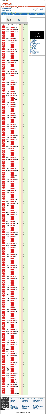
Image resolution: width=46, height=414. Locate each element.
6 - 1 (12, 309)
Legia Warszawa (16, 234)
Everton (15, 183)
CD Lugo (15, 364)
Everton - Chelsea (33, 42)
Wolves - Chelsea (33, 41)
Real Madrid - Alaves (33, 53)
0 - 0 (12, 135)
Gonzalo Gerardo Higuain (14, 408)
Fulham (15, 177)
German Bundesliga (24, 402)
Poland (15, 108)
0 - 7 (12, 58)
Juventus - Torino (33, 47)
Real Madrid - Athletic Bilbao (34, 40)
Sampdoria (7, 82)
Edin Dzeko (12, 401)
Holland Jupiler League (25, 405)
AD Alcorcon (16, 362)
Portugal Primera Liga (24, 407)
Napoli (15, 124)
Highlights (5, 6)
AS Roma (8, 298)
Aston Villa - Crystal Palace (36, 402)
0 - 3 (12, 102)
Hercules (8, 382)
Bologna (15, 274)
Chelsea (18, 18)
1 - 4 (12, 258)
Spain (18, 21)
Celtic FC (15, 40)
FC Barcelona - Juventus (34, 44)
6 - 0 (12, 40)
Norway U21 (15, 355)
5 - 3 (12, 245)
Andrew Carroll (13, 400)
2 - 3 (12, 188)
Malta (15, 137)
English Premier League (25, 400)
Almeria (15, 38)
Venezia (8, 91)
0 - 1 (12, 31)
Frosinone (8, 265)
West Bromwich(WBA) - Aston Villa (37, 409)
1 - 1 (12, 69)
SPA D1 (9, 12)
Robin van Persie (13, 409)
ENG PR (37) (4, 12)
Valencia (15, 161)
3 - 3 (12, 36)
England (15, 188)
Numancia (8, 60)
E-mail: (2, 408)
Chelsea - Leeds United (33, 48)
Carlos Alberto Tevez (14, 406)
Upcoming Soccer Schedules (18, 7)
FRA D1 (21, 12)
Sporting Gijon (8, 212)
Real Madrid (15, 212)
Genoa (15, 93)
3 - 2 (12, 51)
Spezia (15, 84)
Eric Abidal (12, 405)
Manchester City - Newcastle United (6, 10)
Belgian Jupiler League (25, 409)
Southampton (8, 190)
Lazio (15, 117)
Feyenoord (15, 51)
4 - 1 (12, 375)
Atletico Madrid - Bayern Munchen (35, 51)
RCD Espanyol (16, 139)
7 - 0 (12, 71)
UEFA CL (26, 12)
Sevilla (8, 75)
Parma (8, 307)
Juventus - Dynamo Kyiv (34, 49)
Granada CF (7, 31)
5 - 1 (12, 234)
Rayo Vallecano (8, 58)
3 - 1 (12, 62)
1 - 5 (12, 388)
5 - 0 (12, 331)
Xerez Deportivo (16, 386)
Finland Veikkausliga (24, 408)
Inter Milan (8, 29)
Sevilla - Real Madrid (33, 46)
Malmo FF (8, 102)
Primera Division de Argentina (25, 406)
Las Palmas (7, 42)
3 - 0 (12, 155)
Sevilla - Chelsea (33, 50)
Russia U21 (15, 360)
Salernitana (7, 95)
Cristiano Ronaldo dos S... (14, 407)
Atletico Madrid (19, 19)
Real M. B (8, 386)
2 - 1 (12, 38)
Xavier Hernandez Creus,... (14, 402)
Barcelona (15, 371)
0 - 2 (12, 53)
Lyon (7, 353)
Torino (8, 258)
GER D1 (17, 12)
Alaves (8, 144)
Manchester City (8, 280)
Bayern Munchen (16, 263)
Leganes (8, 214)
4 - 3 (12, 393)
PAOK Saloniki (16, 179)
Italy (14, 64)
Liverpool (8, 194)
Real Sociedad (8, 170)
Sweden (15, 155)
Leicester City (8, 201)
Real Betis (15, 27)
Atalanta (15, 302)
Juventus (18, 20)
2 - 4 (12, 214)
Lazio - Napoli (35, 407)
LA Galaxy (15, 351)
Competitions (16, 6)
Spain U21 (8, 340)
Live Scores (9, 6)
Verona (15, 86)
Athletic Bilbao (8, 73)
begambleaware (26, 6)
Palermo (15, 256)
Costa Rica (15, 71)
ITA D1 (13, 12)
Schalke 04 (15, 333)
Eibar (15, 236)
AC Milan (15, 252)
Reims (15, 245)
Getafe (15, 36)
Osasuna (8, 53)
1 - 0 (12, 29)
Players (20, 6)
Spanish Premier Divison (25, 401)
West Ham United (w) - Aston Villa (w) (38, 406)
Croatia (8, 106)
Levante (8, 342)
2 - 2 (12, 128)
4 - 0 (12, 179)
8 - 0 (12, 384)
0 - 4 (12, 166)
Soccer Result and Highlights (7, 7)
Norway (8, 47)
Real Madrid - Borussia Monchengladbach (35, 43)
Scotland (15, 49)
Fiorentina (8, 254)
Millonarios (15, 384)
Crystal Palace (16, 203)
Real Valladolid (8, 150)
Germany (15, 69)
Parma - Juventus (33, 39)
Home (2, 6)
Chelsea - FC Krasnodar (34, 45)
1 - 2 (12, 194)
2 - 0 (12, 49)
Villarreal (8, 135)
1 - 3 (12, 199)
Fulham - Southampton (36, 401)
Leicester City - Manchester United (6, 8)
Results (12, 6)
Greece (15, 115)
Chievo (8, 267)
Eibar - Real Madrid (35, 405)
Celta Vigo (15, 241)
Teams (22, 6)
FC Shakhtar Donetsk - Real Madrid (35, 52)
